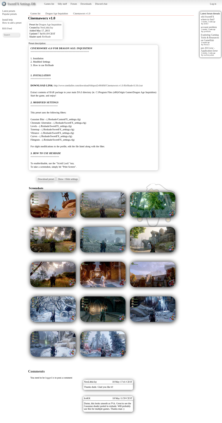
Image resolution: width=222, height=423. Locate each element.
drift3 (206, 24)
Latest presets (8, 11)
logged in (49, 377)
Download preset (46, 179)
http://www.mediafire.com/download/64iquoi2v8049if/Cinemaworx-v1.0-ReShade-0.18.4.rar (98, 85)
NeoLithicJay (46, 27)
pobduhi (207, 31)
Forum (74, 4)
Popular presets (9, 14)
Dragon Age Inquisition (56, 13)
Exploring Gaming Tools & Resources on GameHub (210, 38)
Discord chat (101, 4)
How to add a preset (11, 22)
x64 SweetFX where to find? (208, 18)
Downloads (86, 4)
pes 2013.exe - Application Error (209, 49)
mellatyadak (209, 55)
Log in (213, 4)
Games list (49, 4)
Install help (7, 19)
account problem (209, 27)
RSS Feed (7, 28)
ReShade (46, 36)
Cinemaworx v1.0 (81, 13)
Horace (207, 44)
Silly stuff (62, 4)
